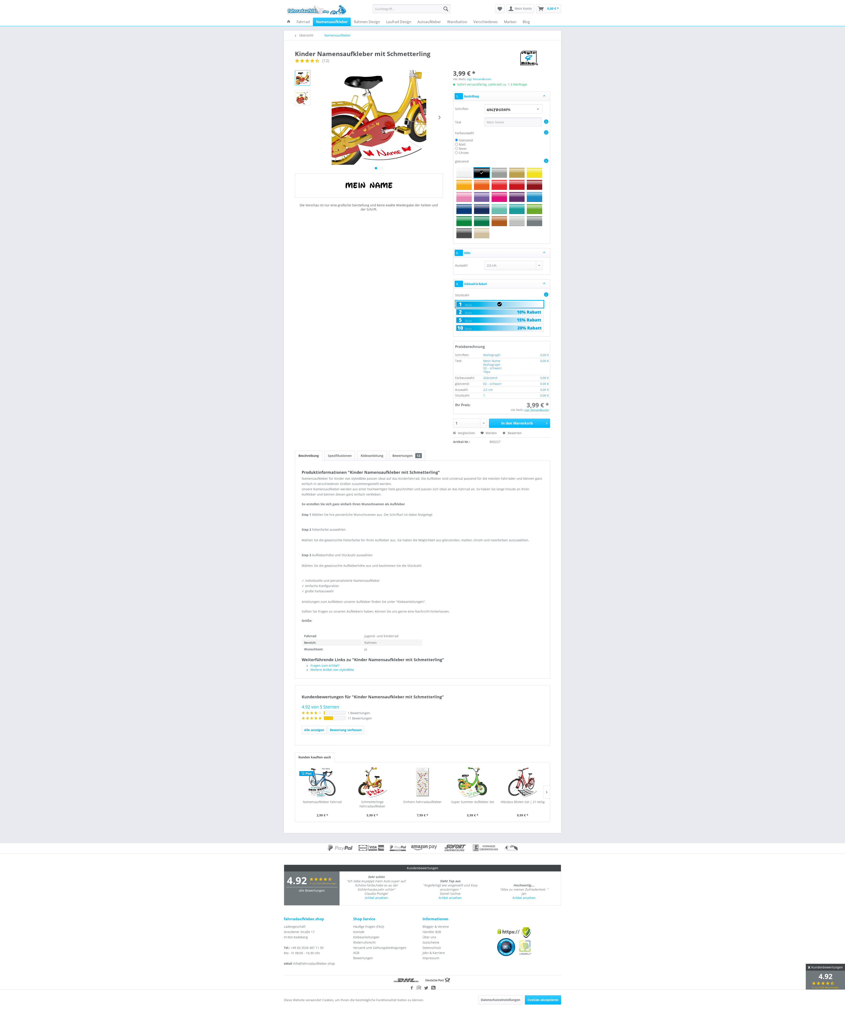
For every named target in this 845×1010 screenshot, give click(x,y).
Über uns (429, 937)
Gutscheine (430, 942)
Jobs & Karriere (433, 953)
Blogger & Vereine (435, 926)
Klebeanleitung (372, 456)
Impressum (430, 958)
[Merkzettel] (500, 8)
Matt (462, 144)
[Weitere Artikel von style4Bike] (528, 58)
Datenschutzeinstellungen (500, 1000)
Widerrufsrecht (364, 942)
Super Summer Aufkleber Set (472, 802)
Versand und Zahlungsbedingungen (379, 948)
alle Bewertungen (312, 890)
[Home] (289, 22)
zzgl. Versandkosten (479, 79)
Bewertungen (406, 456)
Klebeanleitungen (366, 937)
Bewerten (514, 433)
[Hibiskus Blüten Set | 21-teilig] (523, 782)
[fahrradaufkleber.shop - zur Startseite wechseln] (316, 9)
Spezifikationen (340, 456)
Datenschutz (431, 948)
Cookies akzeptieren (542, 1000)
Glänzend (466, 140)
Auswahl (461, 265)
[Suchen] (445, 8)
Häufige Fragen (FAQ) (368, 926)
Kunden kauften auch (314, 757)
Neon (463, 148)
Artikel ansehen (376, 898)
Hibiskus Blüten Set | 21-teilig (523, 802)
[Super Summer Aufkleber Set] (473, 782)
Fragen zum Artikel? (325, 665)
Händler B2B (431, 932)
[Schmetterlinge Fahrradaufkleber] (372, 782)
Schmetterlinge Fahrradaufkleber (372, 804)
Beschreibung (308, 456)
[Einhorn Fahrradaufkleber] (422, 782)
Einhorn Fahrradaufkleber (422, 802)
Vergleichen (466, 433)
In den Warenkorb (517, 423)
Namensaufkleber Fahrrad (322, 802)
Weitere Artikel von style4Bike (332, 670)
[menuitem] (411, 8)
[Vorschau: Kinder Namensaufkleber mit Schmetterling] (302, 78)
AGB (356, 953)
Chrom (464, 153)
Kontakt (358, 932)
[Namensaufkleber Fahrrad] (322, 782)
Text (458, 122)
